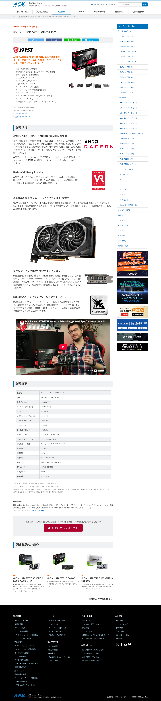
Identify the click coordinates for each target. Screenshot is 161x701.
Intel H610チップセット (128, 118)
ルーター (121, 236)
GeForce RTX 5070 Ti (128, 52)
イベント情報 (53, 624)
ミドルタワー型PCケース (127, 205)
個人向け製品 (23, 12)
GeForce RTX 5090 (127, 41)
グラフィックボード (36, 17)
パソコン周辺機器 (21, 631)
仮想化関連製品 (20, 667)
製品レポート (53, 660)
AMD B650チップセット (129, 149)
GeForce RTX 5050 (127, 72)
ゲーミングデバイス (125, 169)
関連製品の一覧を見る (99, 598)
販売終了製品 (123, 246)
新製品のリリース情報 (56, 621)
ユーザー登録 (87, 631)
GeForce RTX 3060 (127, 77)
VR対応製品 (18, 642)
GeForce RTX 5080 (127, 46)
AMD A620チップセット (129, 159)
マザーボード (123, 98)
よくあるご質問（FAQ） (91, 624)
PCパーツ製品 (19, 628)
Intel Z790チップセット (128, 108)
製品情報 (61, 12)
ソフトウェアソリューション (25, 685)
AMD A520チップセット (129, 164)
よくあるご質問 (99, 4)
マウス (122, 179)
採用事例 (51, 653)
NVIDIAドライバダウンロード (93, 638)
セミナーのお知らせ (55, 631)
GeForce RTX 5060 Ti (128, 62)
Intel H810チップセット (128, 113)
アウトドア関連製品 (21, 660)
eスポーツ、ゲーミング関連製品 (26, 635)
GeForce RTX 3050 (127, 82)
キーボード (124, 174)
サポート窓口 (112, 4)
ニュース (80, 12)
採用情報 (119, 628)
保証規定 (85, 628)
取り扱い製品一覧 (124, 31)
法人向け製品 (42, 12)
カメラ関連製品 (20, 656)
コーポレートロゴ (122, 635)
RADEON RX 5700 (51, 17)
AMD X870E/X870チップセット (131, 133)
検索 (144, 4)
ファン (120, 230)
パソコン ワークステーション (25, 638)
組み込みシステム (21, 671)
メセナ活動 (120, 631)
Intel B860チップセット (128, 123)
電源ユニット (123, 225)
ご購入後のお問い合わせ (91, 657)
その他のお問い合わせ (90, 660)
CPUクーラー (123, 215)
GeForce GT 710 (126, 92)
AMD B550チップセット (129, 154)
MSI (27, 17)
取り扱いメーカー (21, 621)
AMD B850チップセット (129, 138)
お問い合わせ (138, 12)
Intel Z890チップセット (128, 103)
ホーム (15, 17)
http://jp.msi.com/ (37, 510)
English (119, 638)
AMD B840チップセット (129, 144)
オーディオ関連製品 (21, 653)
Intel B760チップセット (128, 128)
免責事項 (110, 697)
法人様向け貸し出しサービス (59, 657)
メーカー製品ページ (22, 114)
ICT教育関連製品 (20, 681)
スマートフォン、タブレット (25, 646)
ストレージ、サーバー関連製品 (26, 678)
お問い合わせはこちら (65, 527)
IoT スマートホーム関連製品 (25, 649)
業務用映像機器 (20, 674)
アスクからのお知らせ (56, 635)
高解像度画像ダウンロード (24, 117)
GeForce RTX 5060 (127, 67)
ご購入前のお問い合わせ (91, 653)
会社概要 (119, 621)
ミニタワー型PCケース (126, 210)
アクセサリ (124, 200)
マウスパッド (125, 184)
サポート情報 (99, 12)
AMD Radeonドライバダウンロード (95, 635)
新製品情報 (18, 624)
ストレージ (122, 220)
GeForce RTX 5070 (127, 57)
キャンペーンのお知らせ (57, 628)
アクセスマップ (122, 624)
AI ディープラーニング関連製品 (26, 663)
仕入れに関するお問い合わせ (93, 650)
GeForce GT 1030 (127, 87)
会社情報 (119, 12)
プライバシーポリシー (122, 697)
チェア (122, 195)
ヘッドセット (125, 190)
